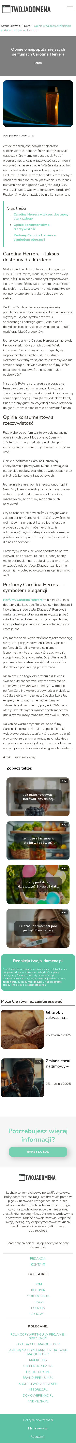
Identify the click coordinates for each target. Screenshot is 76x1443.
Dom (27, 26)
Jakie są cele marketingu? (37, 1344)
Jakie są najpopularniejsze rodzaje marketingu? (38, 1352)
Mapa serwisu (38, 1428)
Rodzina (38, 1308)
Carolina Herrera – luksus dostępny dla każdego (41, 216)
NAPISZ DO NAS (38, 1152)
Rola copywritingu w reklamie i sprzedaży (38, 1336)
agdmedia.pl (38, 1401)
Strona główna (11, 26)
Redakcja (38, 1258)
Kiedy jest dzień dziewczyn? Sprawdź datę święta (38, 884)
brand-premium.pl (38, 1377)
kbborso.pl (38, 1389)
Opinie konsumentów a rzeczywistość (31, 227)
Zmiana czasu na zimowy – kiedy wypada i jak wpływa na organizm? (59, 1063)
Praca (38, 1302)
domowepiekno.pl (38, 1395)
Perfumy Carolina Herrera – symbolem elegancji (35, 237)
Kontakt (38, 1264)
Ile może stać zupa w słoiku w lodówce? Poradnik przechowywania (38, 840)
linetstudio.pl (38, 1372)
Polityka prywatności (38, 1420)
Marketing (38, 1360)
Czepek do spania (38, 1366)
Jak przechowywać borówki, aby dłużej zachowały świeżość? (38, 797)
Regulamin (38, 1436)
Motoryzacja (38, 1296)
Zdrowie (38, 1314)
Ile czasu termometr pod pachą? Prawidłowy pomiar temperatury (38, 928)
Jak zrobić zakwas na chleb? (55, 1015)
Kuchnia (38, 1290)
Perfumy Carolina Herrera (23, 600)
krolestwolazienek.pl (38, 1384)
